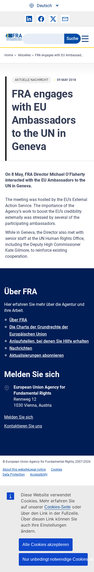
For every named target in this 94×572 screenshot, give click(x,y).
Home (8, 55)
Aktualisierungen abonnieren (36, 355)
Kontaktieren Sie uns (23, 426)
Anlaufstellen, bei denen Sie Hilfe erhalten (49, 341)
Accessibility (39, 474)
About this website (16, 469)
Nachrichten (20, 348)
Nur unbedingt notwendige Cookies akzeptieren (55, 559)
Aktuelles (24, 55)
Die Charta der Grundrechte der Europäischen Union (38, 330)
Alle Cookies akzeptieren (45, 544)
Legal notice (37, 469)
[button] (29, 19)
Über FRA (18, 319)
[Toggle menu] (85, 38)
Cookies (56, 469)
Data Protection (14, 474)
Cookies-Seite (57, 507)
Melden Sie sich (18, 417)
